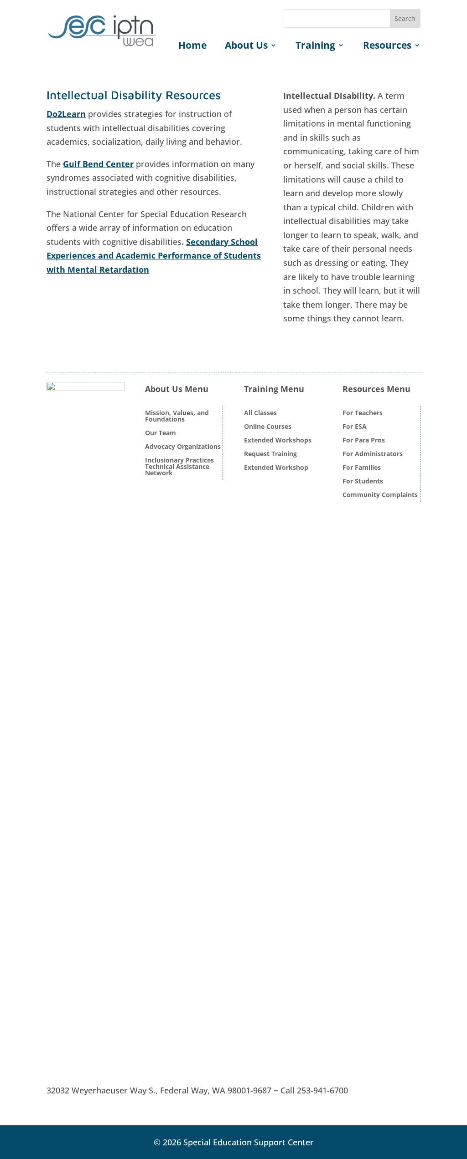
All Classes (260, 413)
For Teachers (362, 413)
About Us (246, 46)
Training (315, 46)
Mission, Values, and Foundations (177, 416)
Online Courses (267, 427)
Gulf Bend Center (98, 163)
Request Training (270, 454)
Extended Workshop (276, 468)
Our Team (160, 433)
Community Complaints (380, 495)
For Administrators (372, 454)
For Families (361, 468)
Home (192, 46)
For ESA (354, 427)
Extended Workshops (277, 440)
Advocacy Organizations (183, 447)
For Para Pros (363, 440)
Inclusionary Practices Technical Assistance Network (179, 467)
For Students (362, 481)
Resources (387, 46)
